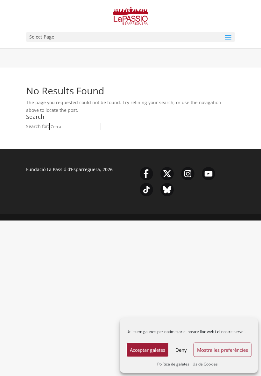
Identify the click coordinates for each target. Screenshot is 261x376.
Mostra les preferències (222, 350)
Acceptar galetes (147, 350)
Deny (181, 350)
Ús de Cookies (205, 364)
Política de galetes (173, 364)
